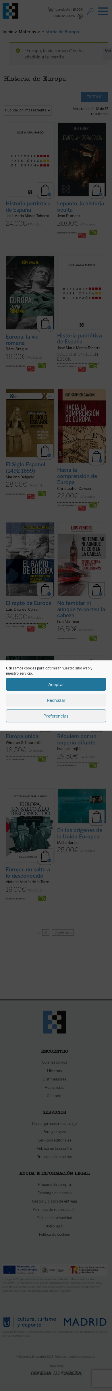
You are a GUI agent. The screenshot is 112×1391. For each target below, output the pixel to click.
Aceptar (56, 684)
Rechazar (56, 700)
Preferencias (56, 715)
